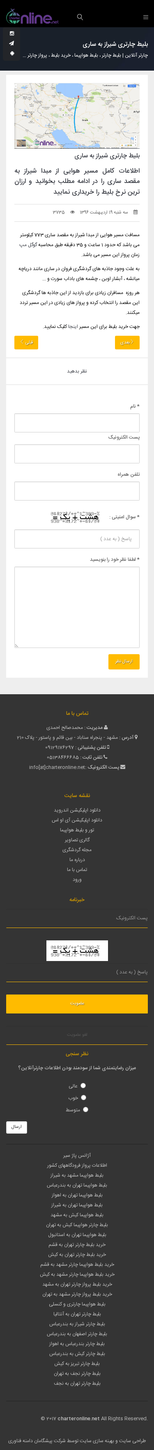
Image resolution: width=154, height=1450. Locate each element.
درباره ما (77, 860)
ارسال (16, 1127)
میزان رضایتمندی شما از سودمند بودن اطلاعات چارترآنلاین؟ (77, 1068)
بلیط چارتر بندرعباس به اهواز (77, 1344)
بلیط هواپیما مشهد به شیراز (77, 1175)
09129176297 (59, 747)
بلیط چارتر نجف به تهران (77, 1373)
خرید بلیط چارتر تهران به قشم (77, 1245)
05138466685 (63, 757)
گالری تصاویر (77, 840)
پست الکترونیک (124, 437)
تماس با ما (77, 870)
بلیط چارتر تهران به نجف (77, 1383)
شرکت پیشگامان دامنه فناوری (37, 1441)
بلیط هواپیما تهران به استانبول (77, 1235)
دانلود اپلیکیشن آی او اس (77, 820)
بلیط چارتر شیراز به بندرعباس (77, 1324)
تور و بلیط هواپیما (77, 830)
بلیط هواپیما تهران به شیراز (77, 1205)
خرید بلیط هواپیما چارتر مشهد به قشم (77, 1264)
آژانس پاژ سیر (77, 1155)
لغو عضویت (77, 1035)
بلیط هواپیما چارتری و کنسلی (77, 1304)
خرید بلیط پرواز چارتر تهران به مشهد (77, 1284)
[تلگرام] (11, 44)
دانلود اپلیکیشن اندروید (77, 810)
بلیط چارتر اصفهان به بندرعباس (77, 1334)
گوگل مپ (28, 245)
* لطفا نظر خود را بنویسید (115, 559)
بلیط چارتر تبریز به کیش (77, 1364)
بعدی (125, 342)
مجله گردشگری (77, 850)
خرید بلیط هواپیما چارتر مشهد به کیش (77, 1274)
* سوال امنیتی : (124, 517)
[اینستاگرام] (12, 34)
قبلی (28, 342)
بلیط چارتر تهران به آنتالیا (77, 1314)
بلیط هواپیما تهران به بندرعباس (77, 1185)
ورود (77, 880)
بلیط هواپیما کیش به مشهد (77, 1215)
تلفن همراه (128, 474)
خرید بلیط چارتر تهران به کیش (77, 1255)
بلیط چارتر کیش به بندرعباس (77, 1354)
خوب (73, 1098)
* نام (135, 406)
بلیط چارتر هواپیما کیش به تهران (77, 1225)
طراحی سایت (132, 1441)
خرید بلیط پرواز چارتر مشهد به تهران (77, 1294)
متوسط (73, 1110)
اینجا (73, 327)
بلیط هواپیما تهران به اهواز (77, 1195)
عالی (73, 1086)
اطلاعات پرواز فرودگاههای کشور (77, 1165)
